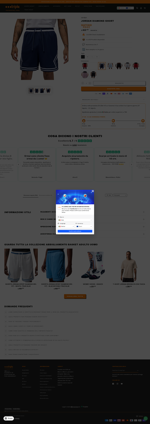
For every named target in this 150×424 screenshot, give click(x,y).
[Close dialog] (93, 191)
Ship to (62, 217)
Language (62, 223)
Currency (80, 223)
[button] (75, 220)
